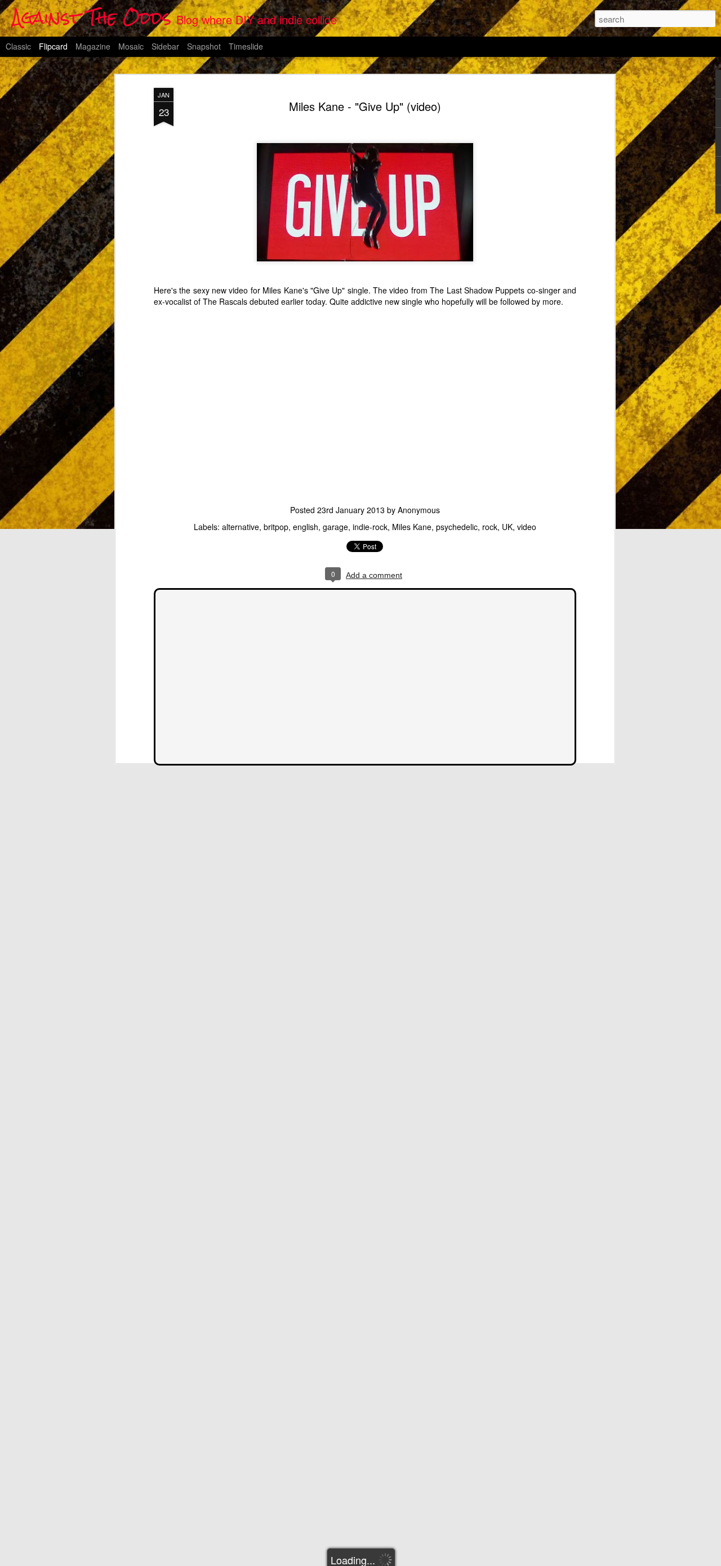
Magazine (92, 46)
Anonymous (419, 509)
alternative (240, 526)
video (526, 526)
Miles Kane (411, 526)
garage (335, 526)
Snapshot (204, 46)
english (305, 526)
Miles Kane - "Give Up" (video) (365, 106)
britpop (276, 526)
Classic (18, 46)
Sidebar (165, 46)
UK (507, 526)
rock (489, 526)
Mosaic (131, 46)
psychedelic (457, 526)
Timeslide (246, 46)
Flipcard (53, 46)
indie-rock (370, 526)
